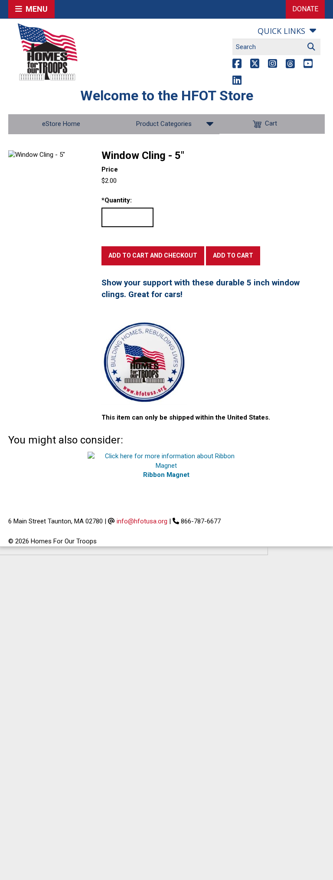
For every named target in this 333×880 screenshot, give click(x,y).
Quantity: (116, 200)
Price (109, 169)
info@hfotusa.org (142, 521)
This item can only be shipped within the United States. (185, 417)
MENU (35, 8)
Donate (305, 9)
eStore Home (61, 124)
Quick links (281, 31)
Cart (271, 124)
